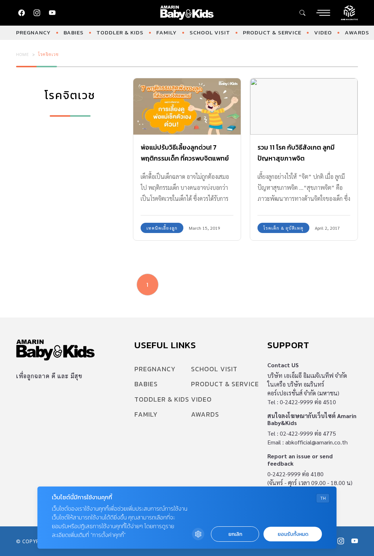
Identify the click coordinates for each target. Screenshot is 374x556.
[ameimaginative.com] (349, 12)
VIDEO (323, 32)
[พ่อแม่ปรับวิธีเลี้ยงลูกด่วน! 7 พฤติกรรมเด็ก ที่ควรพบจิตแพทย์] (187, 106)
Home (22, 54)
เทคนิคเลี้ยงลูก (162, 228)
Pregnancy (33, 32)
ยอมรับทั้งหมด (293, 534)
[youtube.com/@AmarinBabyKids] (52, 12)
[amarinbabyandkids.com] (187, 13)
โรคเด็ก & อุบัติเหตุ (283, 228)
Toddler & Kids (120, 32)
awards (357, 32)
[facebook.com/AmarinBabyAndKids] (21, 12)
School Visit (210, 32)
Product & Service (272, 32)
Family (166, 32)
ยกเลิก (235, 534)
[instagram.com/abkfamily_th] (36, 12)
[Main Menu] (323, 13)
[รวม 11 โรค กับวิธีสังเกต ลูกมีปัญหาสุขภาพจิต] (304, 106)
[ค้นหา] (302, 12)
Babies (74, 32)
